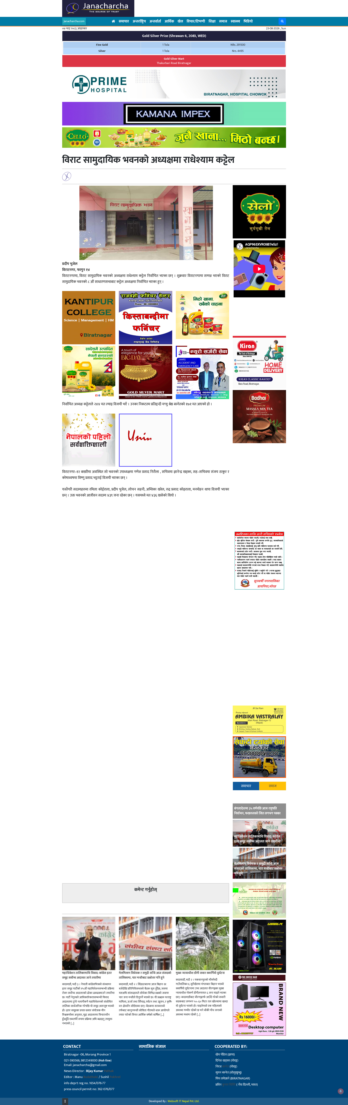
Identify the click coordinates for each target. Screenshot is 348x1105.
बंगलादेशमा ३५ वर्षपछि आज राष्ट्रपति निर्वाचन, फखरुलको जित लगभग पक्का (257, 811)
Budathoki (90, 1077)
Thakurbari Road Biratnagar (174, 61)
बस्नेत (225, 1066)
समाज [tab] (273, 786)
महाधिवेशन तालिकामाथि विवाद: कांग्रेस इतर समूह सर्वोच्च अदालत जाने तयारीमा (257, 839)
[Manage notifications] (340, 1091)
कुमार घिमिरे (229, 1084)
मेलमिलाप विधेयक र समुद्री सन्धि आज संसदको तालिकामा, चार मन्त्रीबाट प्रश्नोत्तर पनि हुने (258, 868)
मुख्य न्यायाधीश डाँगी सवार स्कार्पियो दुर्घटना (200, 973)
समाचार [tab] (246, 786)
